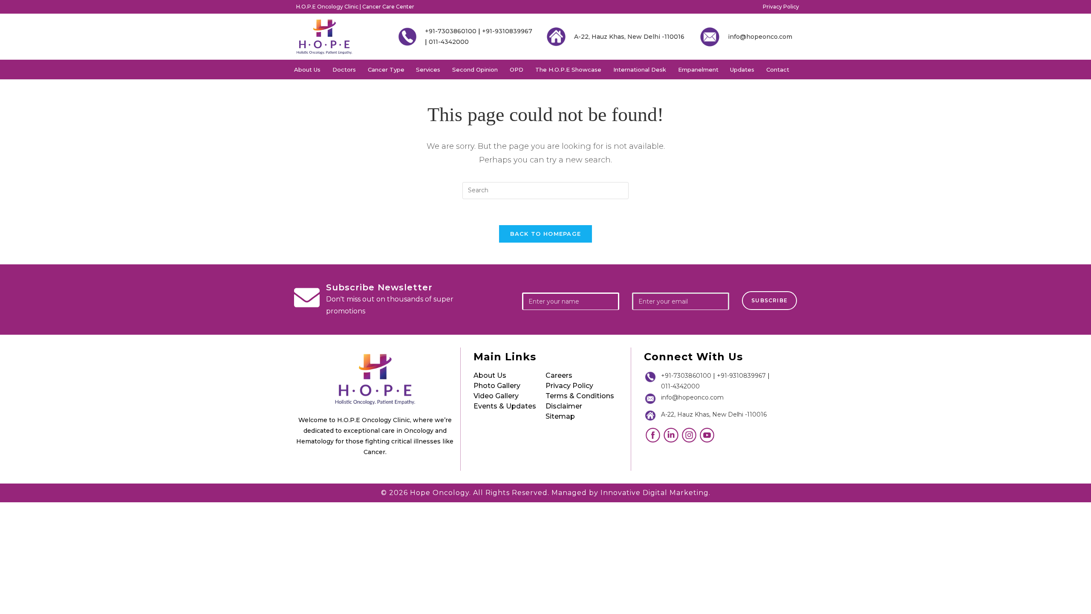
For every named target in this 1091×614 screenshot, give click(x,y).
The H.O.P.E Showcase (568, 69)
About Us (307, 69)
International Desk (639, 69)
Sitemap (560, 416)
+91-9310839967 (507, 31)
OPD (516, 69)
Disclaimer (564, 406)
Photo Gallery (496, 386)
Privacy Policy (781, 6)
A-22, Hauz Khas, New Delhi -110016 (629, 37)
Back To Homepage (545, 233)
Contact (777, 69)
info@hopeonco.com (760, 37)
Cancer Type (386, 69)
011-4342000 (449, 42)
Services (428, 69)
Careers (559, 375)
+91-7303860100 (450, 31)
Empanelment (698, 69)
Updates (742, 69)
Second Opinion (475, 69)
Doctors (344, 69)
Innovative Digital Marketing (654, 493)
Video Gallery (496, 396)
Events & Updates (504, 406)
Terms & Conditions (580, 396)
